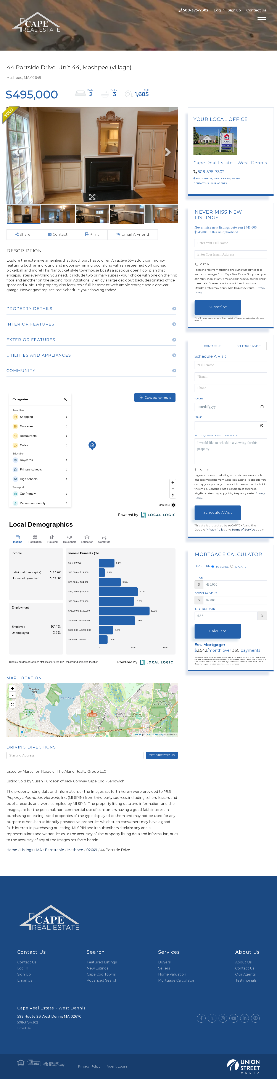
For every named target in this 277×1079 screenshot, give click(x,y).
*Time (198, 417)
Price (199, 577)
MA (39, 850)
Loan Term (203, 565)
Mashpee (75, 850)
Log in (219, 10)
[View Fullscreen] (12, 704)
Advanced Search (102, 980)
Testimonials (245, 980)
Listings (26, 850)
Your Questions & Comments (216, 435)
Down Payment (206, 593)
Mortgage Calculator (176, 980)
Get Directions (162, 755)
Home (11, 850)
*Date (199, 398)
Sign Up (24, 974)
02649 (91, 850)
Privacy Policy (215, 529)
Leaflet (138, 734)
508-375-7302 (195, 10)
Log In (22, 968)
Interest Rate (205, 608)
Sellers (164, 968)
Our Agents (219, 183)
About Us (243, 962)
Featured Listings (102, 962)
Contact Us (256, 10)
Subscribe (218, 307)
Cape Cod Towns (101, 974)
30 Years (222, 566)
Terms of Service (243, 529)
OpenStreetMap (155, 734)
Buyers (164, 962)
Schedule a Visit (249, 346)
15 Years (240, 566)
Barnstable (54, 850)
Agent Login (117, 1066)
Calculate (217, 631)
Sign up (234, 10)
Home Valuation (172, 974)
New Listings (97, 968)
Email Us (24, 980)
